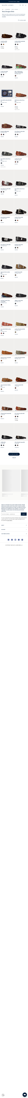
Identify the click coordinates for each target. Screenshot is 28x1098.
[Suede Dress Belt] (7, 31)
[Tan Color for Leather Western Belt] (17, 220)
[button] (20, 5)
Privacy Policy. (9, 520)
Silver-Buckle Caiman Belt (20, 442)
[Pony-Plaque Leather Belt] (7, 178)
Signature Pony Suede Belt (6, 357)
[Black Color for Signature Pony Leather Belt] (1, 276)
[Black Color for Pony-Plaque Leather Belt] (15, 134)
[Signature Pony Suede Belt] (7, 347)
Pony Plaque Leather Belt (5, 244)
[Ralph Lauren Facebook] (12, 539)
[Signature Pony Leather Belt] (7, 262)
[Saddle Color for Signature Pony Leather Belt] (3, 276)
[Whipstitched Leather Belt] (7, 403)
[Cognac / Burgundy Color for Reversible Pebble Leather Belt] (1, 333)
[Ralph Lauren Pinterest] (22, 539)
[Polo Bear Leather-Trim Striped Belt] (7, 290)
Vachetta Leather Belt (19, 385)
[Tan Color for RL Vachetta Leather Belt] (15, 416)
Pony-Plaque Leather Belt (20, 131)
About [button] (2, 525)
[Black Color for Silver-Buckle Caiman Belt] (15, 445)
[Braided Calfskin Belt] (7, 121)
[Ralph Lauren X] (19, 539)
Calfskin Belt (3, 442)
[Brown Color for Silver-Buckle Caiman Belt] (17, 445)
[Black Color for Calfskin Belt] (1, 445)
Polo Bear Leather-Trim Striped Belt (5, 301)
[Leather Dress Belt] (7, 61)
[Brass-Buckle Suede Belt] (7, 207)
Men (2, 9)
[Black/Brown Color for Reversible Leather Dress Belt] (1, 163)
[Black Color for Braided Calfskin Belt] (3, 134)
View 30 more (14, 454)
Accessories (7, 9)
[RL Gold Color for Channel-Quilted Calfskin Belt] (1, 389)
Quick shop (1, 37)
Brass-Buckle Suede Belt (5, 217)
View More (4, 16)
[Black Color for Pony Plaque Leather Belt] (1, 247)
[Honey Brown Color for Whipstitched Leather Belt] (1, 416)
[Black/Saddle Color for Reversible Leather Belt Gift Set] (1, 104)
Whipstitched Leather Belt (6, 413)
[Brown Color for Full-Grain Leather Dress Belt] (15, 104)
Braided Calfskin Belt (5, 131)
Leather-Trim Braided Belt (20, 329)
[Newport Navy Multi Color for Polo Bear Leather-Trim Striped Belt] (1, 304)
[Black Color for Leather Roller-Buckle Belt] (15, 44)
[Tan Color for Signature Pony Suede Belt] (1, 360)
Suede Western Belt (18, 272)
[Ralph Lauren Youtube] (15, 539)
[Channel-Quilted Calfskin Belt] (7, 375)
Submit (23, 514)
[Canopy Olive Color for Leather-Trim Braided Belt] (15, 360)
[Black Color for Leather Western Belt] (15, 220)
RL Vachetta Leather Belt (19, 413)
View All (14, 457)
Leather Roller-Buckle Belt (20, 41)
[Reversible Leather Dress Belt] (7, 148)
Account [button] (3, 529)
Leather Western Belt (19, 217)
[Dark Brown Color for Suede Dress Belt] (1, 44)
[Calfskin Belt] (7, 432)
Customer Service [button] (5, 533)
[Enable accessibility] (3, 1095)
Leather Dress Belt (4, 71)
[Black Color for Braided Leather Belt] (15, 247)
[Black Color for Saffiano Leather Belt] (15, 303)
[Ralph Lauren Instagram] (8, 539)
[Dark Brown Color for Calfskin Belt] (3, 445)
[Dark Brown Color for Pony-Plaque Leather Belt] (17, 134)
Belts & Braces (15, 9)
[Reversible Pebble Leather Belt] (7, 319)
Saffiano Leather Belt (19, 300)
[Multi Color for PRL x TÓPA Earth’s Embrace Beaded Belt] (15, 76)
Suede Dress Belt (4, 41)
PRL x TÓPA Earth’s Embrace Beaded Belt (19, 72)
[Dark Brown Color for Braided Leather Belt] (17, 247)
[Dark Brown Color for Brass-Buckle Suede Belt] (1, 220)
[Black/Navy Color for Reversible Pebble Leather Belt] (3, 333)
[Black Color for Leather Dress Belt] (1, 74)
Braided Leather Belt (19, 244)
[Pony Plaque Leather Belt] (7, 234)
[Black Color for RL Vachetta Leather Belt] (17, 416)
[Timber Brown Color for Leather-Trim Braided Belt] (15, 332)
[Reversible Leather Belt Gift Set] (7, 90)
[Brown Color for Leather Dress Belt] (3, 74)
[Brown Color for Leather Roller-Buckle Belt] (17, 44)
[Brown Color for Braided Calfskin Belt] (1, 134)
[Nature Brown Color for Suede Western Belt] (15, 275)
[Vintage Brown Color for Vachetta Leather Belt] (15, 388)
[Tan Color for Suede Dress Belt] (3, 44)
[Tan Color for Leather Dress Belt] (15, 162)
